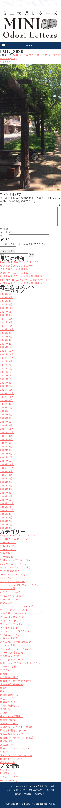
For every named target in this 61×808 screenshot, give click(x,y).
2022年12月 (7, 351)
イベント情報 (7, 588)
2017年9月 (6, 436)
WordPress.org (8, 780)
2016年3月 (6, 492)
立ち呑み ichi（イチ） (13, 734)
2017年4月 (6, 446)
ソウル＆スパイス (10, 635)
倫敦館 (4, 674)
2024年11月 (7, 312)
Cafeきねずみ (8, 549)
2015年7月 (6, 521)
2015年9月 (6, 514)
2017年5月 (6, 443)
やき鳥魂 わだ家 (9, 656)
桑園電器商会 (7, 720)
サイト (4, 236)
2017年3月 (6, 450)
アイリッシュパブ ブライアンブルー (21, 585)
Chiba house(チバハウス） (15, 560)
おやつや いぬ (9, 599)
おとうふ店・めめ (10, 592)
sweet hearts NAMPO (12, 581)
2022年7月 (6, 365)
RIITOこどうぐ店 (10, 578)
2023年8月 (6, 333)
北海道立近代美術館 (11, 684)
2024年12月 (7, 308)
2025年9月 (6, 301)
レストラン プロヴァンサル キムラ (20, 663)
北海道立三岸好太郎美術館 (15, 681)
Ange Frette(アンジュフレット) (18, 535)
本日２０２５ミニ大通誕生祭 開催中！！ (23, 283)
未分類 (4, 713)
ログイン (5, 769)
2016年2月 (6, 496)
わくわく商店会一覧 (38, 786)
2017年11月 (7, 429)
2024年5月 (6, 319)
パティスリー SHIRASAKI (15, 649)
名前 (4, 228)
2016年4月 (6, 489)
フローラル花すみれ (11, 652)
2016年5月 (6, 485)
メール (5, 232)
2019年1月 (6, 407)
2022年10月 (7, 358)
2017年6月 (6, 439)
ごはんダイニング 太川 (13, 617)
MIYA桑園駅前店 (10, 571)
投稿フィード (7, 773)
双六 (2, 691)
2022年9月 (6, 361)
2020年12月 (7, 393)
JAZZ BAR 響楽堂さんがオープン (20, 262)
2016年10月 (7, 468)
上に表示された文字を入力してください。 (24, 244)
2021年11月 (7, 375)
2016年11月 (7, 464)
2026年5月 (6, 297)
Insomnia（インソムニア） (16, 567)
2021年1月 (6, 390)
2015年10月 (7, 510)
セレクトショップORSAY (15, 631)
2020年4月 (6, 404)
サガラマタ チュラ (11, 620)
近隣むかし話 (7, 762)
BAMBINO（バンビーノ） (15, 539)
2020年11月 (7, 397)
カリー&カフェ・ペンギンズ (16, 606)
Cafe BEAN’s (8, 542)
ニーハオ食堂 (7, 645)
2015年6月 (6, 524)
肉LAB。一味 (8, 744)
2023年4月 (6, 340)
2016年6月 (6, 482)
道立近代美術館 (35, 790)
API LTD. (24, 803)
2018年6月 (6, 422)
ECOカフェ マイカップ (13, 564)
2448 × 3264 (20, 55)
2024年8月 (6, 315)
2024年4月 (6, 322)
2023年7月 (6, 336)
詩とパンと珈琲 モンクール (16, 755)
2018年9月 (6, 414)
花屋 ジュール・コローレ (14, 748)
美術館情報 (6, 741)
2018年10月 (7, 411)
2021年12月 (7, 372)
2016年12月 (7, 461)
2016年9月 (6, 471)
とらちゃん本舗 (9, 638)
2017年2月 (6, 453)
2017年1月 (6, 457)
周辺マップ (6, 698)
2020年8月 (6, 400)
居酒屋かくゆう (9, 702)
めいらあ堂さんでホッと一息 (17, 265)
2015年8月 (6, 517)
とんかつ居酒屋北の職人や (15, 642)
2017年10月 (7, 432)
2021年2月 (6, 386)
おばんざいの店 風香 (12, 596)
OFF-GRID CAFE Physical (15, 574)
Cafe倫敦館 (6, 556)
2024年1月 (6, 326)
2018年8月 (6, 418)
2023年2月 (6, 343)
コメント (30, 205)
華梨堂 (4, 752)
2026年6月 (6, 294)
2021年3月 (6, 383)
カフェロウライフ (10, 603)
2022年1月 (6, 368)
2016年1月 (6, 500)
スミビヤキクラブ (10, 627)
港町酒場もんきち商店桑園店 (17, 727)
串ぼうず (5, 670)
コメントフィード (10, 776)
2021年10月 (7, 379)
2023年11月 (7, 329)
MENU (30, 45)
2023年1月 (6, 347)
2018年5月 (6, 425)
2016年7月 (6, 478)
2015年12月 (7, 503)
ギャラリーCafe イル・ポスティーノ (21, 613)
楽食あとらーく (9, 723)
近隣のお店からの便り (13, 759)
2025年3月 (6, 304)
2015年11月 (7, 507)
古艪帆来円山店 (9, 695)
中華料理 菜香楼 (9, 666)
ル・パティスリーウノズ (14, 659)
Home (10, 786)
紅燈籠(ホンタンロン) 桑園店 (17, 737)
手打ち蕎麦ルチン (10, 705)
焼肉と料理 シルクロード (14, 730)
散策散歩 (5, 709)
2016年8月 (6, 475)
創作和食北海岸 (9, 677)
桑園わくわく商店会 (11, 716)
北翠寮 (4, 688)
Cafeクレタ (6, 553)
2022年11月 (7, 354)
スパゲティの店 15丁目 (13, 624)
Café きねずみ (8, 546)
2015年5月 (6, 528)
